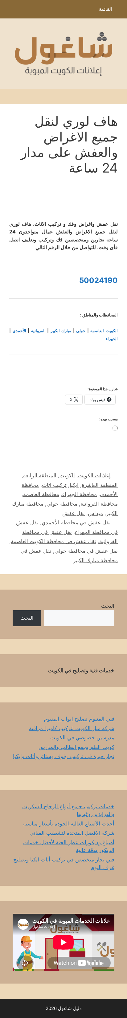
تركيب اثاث (54, 485)
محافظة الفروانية (99, 504)
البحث (107, 606)
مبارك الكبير (61, 330)
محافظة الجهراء (79, 494)
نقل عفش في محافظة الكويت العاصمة (53, 541)
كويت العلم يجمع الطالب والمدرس (76, 747)
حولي (80, 330)
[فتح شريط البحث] (9, 11)
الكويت (67, 475)
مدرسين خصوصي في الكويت (82, 737)
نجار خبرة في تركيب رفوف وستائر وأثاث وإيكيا (63, 756)
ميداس (95, 513)
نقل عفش (73, 513)
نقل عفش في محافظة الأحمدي (76, 522)
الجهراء (112, 338)
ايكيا (74, 485)
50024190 (98, 280)
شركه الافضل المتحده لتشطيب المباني (72, 833)
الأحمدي (19, 330)
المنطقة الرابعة (39, 475)
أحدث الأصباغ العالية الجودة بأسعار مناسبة (68, 824)
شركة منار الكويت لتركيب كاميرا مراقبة (71, 728)
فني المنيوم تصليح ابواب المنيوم (79, 719)
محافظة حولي (62, 504)
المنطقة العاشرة (100, 485)
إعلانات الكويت (94, 475)
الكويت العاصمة (104, 330)
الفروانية (38, 330)
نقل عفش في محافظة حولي (86, 551)
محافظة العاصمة (41, 494)
